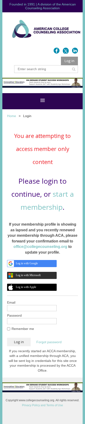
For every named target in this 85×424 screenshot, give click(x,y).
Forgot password (49, 342)
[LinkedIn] (75, 51)
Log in (69, 60)
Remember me (23, 329)
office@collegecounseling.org (40, 247)
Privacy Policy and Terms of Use (42, 405)
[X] (66, 51)
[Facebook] (57, 51)
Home (11, 116)
